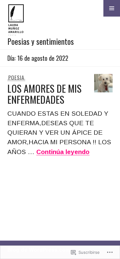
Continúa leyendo (63, 151)
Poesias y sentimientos (40, 41)
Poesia (16, 77)
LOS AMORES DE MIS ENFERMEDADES (44, 93)
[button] (111, 8)
